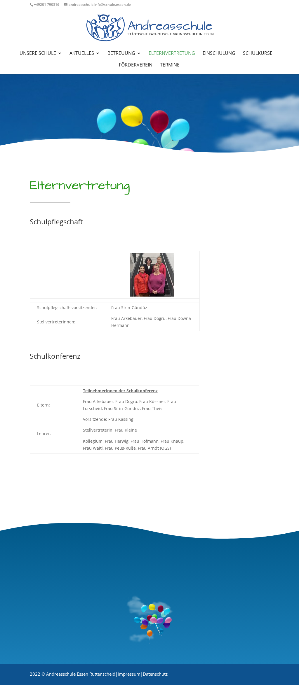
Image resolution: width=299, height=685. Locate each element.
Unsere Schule (38, 53)
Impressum (129, 674)
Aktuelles (81, 53)
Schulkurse (257, 53)
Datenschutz (155, 674)
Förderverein (135, 65)
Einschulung (219, 53)
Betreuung (121, 53)
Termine (170, 65)
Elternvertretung (172, 53)
